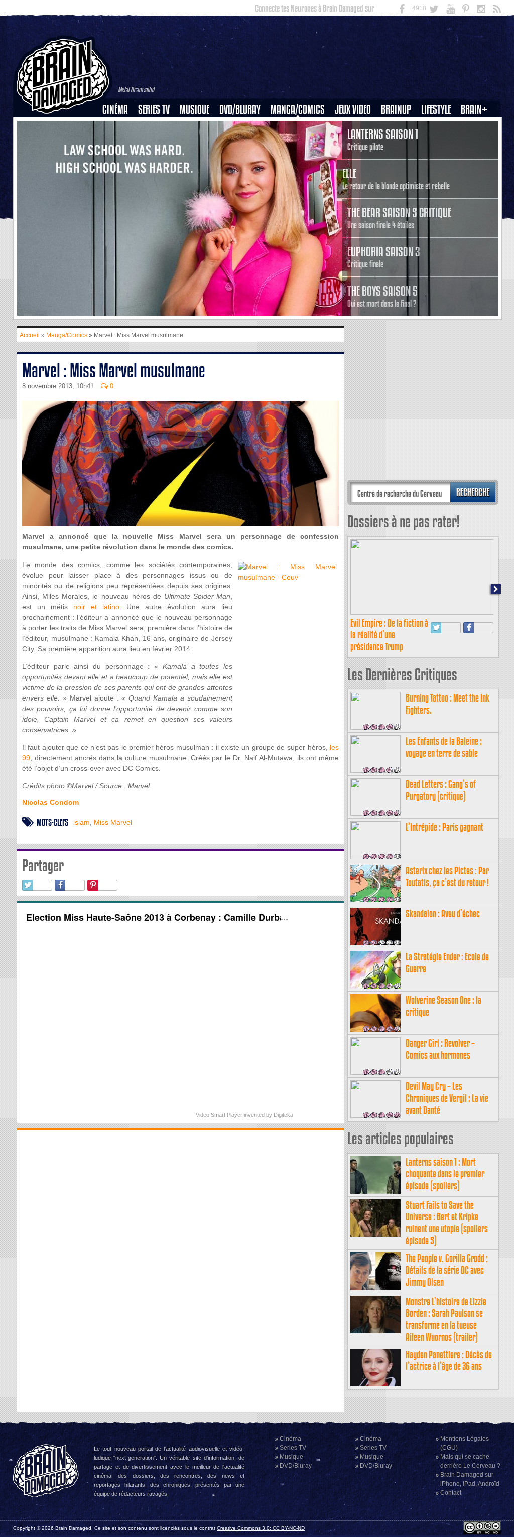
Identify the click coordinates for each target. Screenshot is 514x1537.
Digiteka (283, 1115)
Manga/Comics (298, 109)
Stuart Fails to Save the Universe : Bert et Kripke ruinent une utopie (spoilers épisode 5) (447, 1222)
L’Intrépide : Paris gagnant (444, 827)
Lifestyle (436, 109)
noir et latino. (97, 607)
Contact (450, 1492)
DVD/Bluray (240, 109)
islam (81, 822)
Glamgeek (439, 144)
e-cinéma (119, 161)
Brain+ (474, 109)
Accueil (30, 335)
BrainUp (396, 109)
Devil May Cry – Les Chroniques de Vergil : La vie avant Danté (447, 1098)
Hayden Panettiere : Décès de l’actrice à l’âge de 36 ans (449, 1360)
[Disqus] (180, 1269)
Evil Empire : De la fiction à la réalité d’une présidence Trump (389, 635)
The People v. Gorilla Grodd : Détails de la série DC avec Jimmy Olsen (447, 1270)
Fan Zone (477, 126)
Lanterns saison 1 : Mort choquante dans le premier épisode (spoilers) (445, 1174)
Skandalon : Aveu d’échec (443, 913)
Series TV (154, 109)
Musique (194, 109)
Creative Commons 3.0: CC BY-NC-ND (261, 1528)
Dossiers (119, 144)
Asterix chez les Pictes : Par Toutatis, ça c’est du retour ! (447, 876)
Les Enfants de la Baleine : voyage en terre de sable (444, 747)
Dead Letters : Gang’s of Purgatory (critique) (441, 790)
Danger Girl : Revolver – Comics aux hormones (440, 1049)
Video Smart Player (219, 1115)
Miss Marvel (113, 822)
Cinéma (115, 109)
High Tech (439, 161)
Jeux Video (353, 109)
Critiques (119, 126)
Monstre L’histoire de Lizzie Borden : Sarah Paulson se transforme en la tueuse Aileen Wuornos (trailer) (446, 1319)
